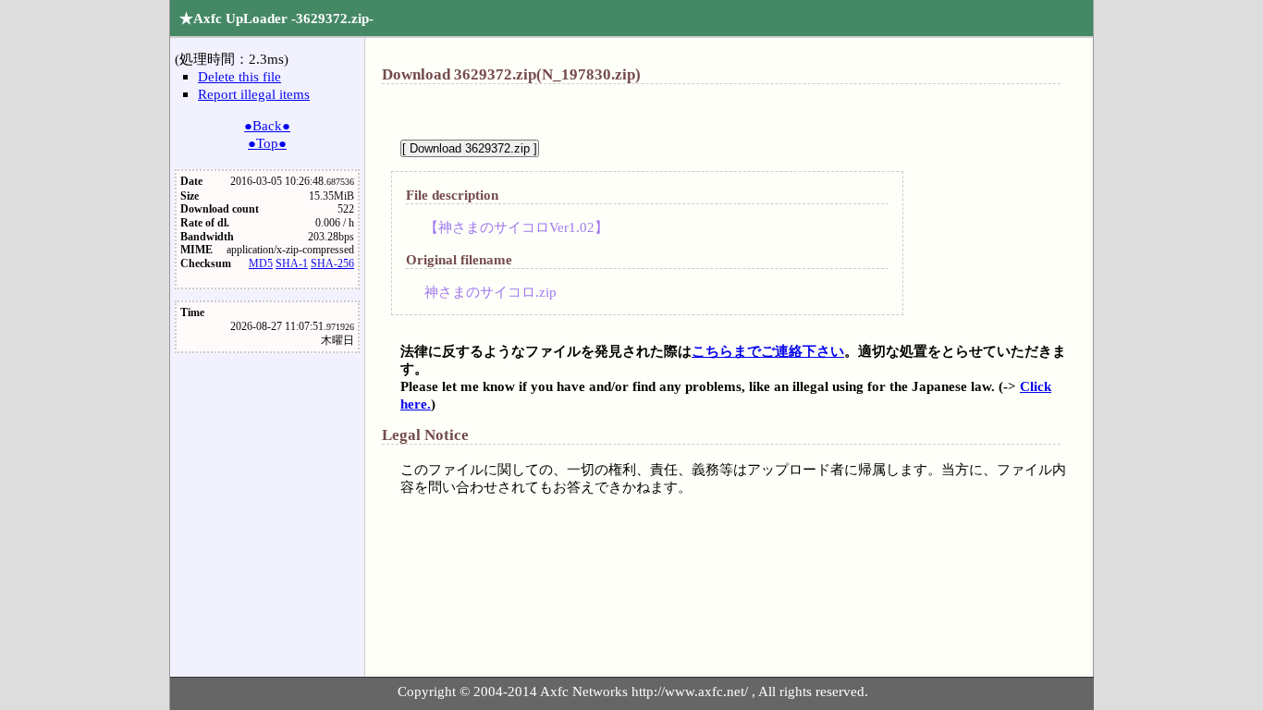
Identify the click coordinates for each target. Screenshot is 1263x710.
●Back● (267, 125)
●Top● (267, 143)
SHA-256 (332, 263)
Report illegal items (254, 94)
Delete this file (239, 76)
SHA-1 (292, 263)
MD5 (261, 263)
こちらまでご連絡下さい (768, 351)
